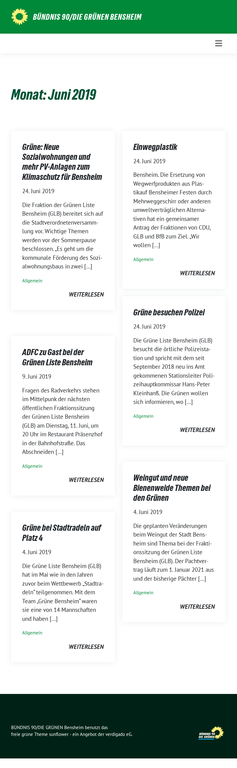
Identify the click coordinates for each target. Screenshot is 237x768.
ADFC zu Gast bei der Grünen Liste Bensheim (57, 357)
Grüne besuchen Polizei (169, 312)
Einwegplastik (155, 147)
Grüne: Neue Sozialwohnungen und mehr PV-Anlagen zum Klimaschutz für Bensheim (62, 162)
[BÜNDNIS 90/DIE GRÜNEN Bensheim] (19, 16)
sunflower (59, 734)
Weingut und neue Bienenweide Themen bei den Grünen (171, 488)
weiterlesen (86, 294)
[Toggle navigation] (218, 43)
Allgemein (32, 281)
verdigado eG (118, 734)
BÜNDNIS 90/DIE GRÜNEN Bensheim (87, 17)
